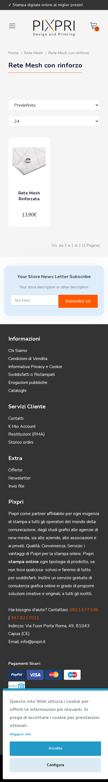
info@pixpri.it (33, 642)
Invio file (16, 486)
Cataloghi (17, 391)
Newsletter (19, 478)
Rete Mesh (33, 53)
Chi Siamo (17, 351)
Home (13, 53)
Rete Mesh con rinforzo (68, 53)
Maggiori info (20, 734)
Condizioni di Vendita (27, 359)
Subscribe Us (78, 301)
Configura (55, 765)
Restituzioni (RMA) (26, 434)
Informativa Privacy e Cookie (35, 367)
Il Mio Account (22, 426)
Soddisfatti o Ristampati (31, 374)
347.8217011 (25, 618)
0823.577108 (84, 610)
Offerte (15, 470)
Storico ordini (20, 442)
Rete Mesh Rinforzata (29, 196)
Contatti (16, 418)
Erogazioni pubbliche (27, 382)
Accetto (55, 748)
